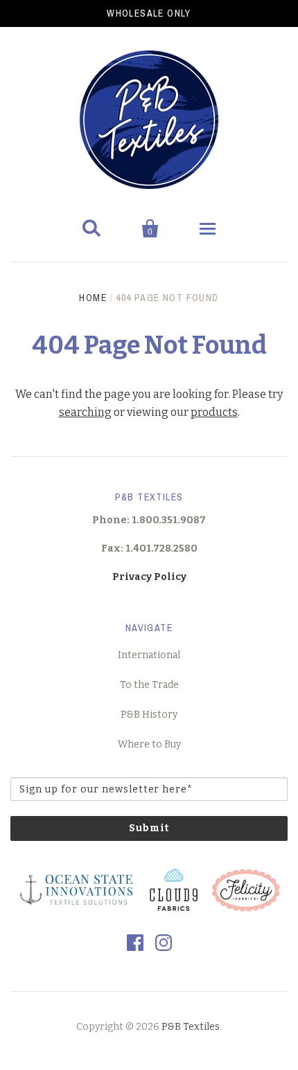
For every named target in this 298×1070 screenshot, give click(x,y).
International (149, 655)
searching (85, 412)
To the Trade (149, 685)
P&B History (149, 714)
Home (93, 297)
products (214, 412)
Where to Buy (149, 744)
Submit (149, 828)
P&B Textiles (190, 1027)
